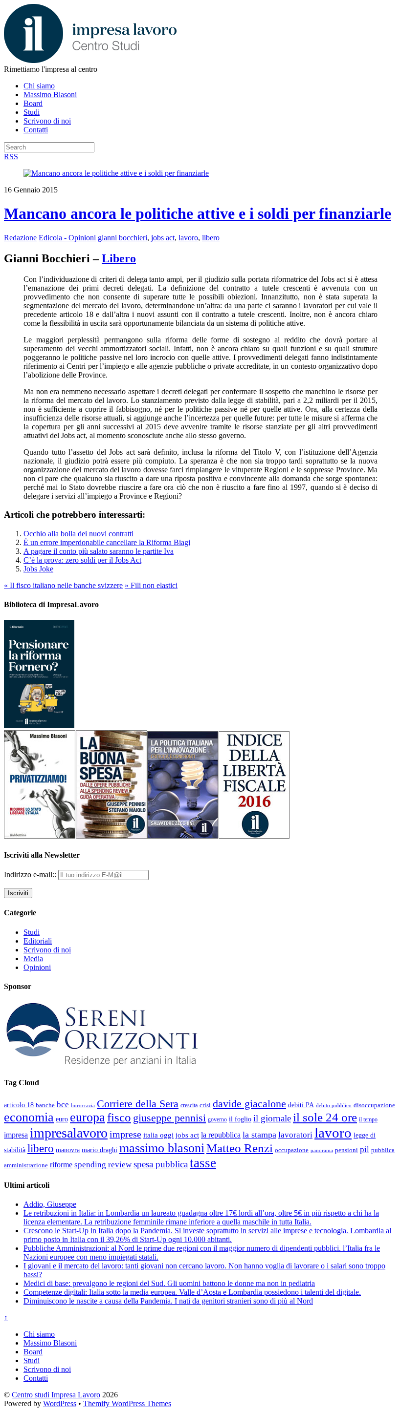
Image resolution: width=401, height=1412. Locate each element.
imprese (125, 1134)
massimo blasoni (161, 1148)
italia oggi (158, 1135)
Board (33, 103)
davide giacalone (249, 1103)
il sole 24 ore (325, 1117)
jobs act (163, 237)
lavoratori (295, 1134)
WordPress (59, 1403)
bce (63, 1104)
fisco (119, 1117)
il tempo (368, 1119)
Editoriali (37, 941)
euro (62, 1119)
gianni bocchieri (122, 237)
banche (45, 1105)
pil (364, 1149)
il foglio (240, 1119)
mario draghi (99, 1150)
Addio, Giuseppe (49, 1204)
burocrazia (83, 1105)
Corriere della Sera (137, 1104)
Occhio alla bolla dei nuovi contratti (78, 533)
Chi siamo (39, 86)
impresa (16, 1135)
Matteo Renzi (239, 1148)
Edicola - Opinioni (67, 237)
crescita (189, 1105)
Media (33, 958)
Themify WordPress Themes (127, 1403)
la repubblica (221, 1135)
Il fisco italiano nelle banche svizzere (63, 585)
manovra (68, 1150)
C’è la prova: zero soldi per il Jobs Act (82, 560)
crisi (205, 1105)
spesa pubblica (161, 1164)
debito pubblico (334, 1105)
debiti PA (301, 1105)
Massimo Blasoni (50, 94)
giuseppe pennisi (169, 1118)
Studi (31, 112)
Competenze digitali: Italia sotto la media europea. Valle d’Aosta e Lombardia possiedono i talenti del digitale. (192, 1292)
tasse (203, 1163)
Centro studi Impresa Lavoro (56, 1395)
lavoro (188, 237)
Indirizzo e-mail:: (31, 874)
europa (87, 1117)
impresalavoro (69, 1132)
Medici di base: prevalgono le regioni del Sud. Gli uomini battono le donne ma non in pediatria (169, 1283)
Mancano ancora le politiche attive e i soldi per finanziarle (197, 213)
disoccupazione (374, 1105)
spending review (103, 1164)
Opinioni (37, 967)
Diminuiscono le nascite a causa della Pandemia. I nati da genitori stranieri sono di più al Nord (168, 1301)
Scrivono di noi (47, 121)
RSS (11, 156)
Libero (119, 258)
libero (211, 237)
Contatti (35, 130)
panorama (322, 1150)
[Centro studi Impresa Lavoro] (90, 60)
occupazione (292, 1150)
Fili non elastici (151, 585)
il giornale (272, 1118)
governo (217, 1119)
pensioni (346, 1150)
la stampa (259, 1134)
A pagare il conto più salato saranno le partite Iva (98, 551)
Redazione (20, 237)
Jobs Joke (38, 569)
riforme (61, 1164)
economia (29, 1117)
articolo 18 (19, 1105)
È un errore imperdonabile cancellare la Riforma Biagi (106, 542)
